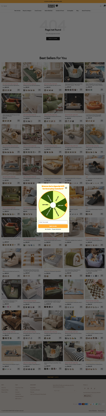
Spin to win (53, 226)
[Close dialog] (66, 188)
